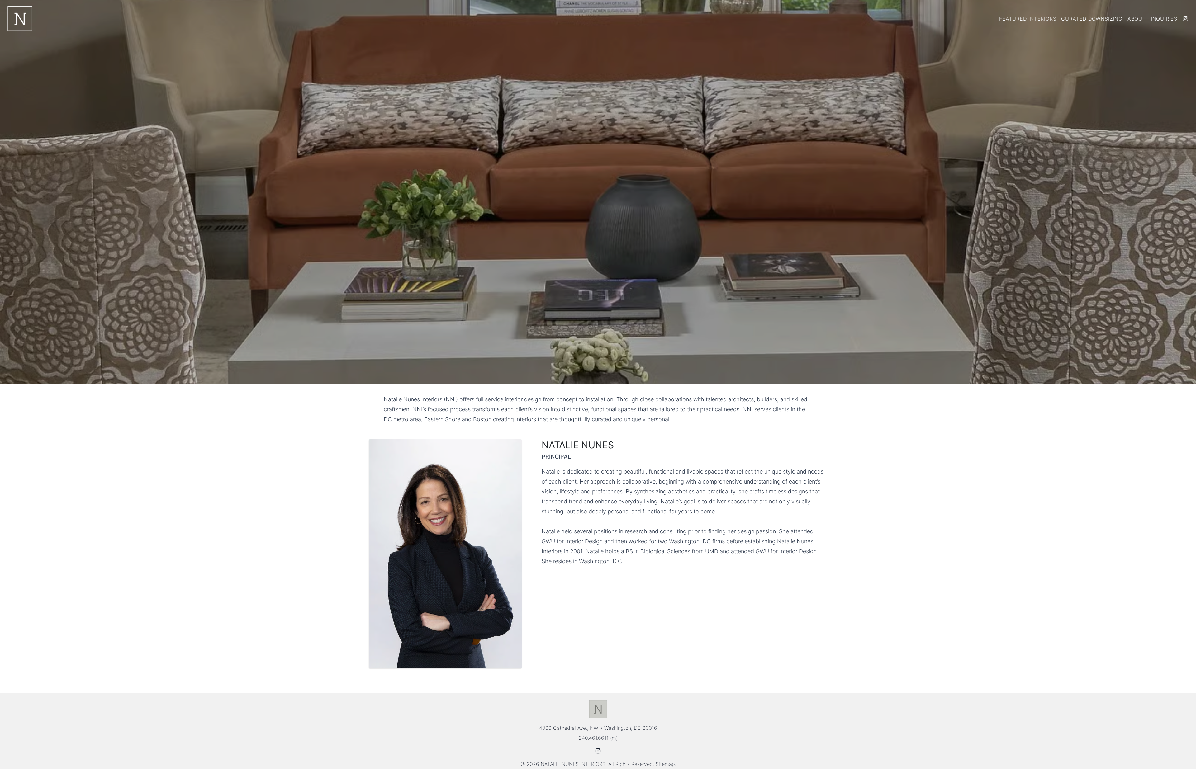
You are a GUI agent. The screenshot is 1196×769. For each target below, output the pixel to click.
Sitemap (665, 764)
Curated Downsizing (1091, 19)
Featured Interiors (1027, 19)
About (1136, 19)
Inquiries (1164, 19)
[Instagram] (1185, 19)
